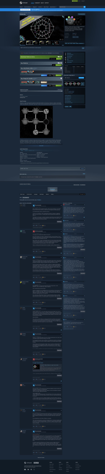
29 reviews (24, 385)
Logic (68, 43)
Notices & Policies (69, 467)
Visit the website (67, 95)
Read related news (68, 98)
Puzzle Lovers (25, 256)
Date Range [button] (41, 194)
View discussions (67, 99)
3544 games (24, 410)
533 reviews (24, 258)
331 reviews (24, 232)
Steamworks (51, 467)
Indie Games (25, 12)
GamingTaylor (25, 358)
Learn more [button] (81, 77)
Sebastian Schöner (76, 36)
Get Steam (77, 464)
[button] (21, 7)
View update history (68, 96)
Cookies (67, 469)
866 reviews (24, 360)
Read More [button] (59, 221)
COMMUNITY (37, 2)
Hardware (60, 467)
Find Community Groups (68, 102)
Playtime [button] (47, 194)
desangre (24, 333)
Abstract (77, 43)
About (42, 2)
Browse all (60, 89)
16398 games (24, 359)
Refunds (67, 471)
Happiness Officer (26, 281)
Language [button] (35, 194)
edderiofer (24, 430)
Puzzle (71, 43)
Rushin (24, 230)
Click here (50, 53)
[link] (51, 75)
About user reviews (76, 184)
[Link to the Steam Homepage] (24, 3)
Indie (67, 90)
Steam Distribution (52, 469)
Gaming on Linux (22, 97)
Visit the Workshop (68, 101)
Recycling (60, 469)
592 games (24, 308)
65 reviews (24, 283)
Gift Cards (51, 471)
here (37, 176)
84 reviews (24, 335)
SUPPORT (47, 2)
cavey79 (24, 204)
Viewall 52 (82, 84)
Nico (23, 384)
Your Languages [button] (25, 197)
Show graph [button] (82, 194)
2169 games (24, 334)
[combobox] (71, 7)
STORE (32, 2)
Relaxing (74, 43)
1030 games (24, 257)
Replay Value (81, 43)
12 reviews (24, 309)
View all (84, 173)
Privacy (67, 464)
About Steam (52, 464)
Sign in (22, 47)
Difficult (66, 43)
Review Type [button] (22, 194)
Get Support (77, 467)
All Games (21, 12)
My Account (77, 469)
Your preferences (82, 184)
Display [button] (52, 194)
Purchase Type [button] (29, 194)
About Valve (61, 464)
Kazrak (24, 409)
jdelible (24, 307)
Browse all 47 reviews (41, 457)
